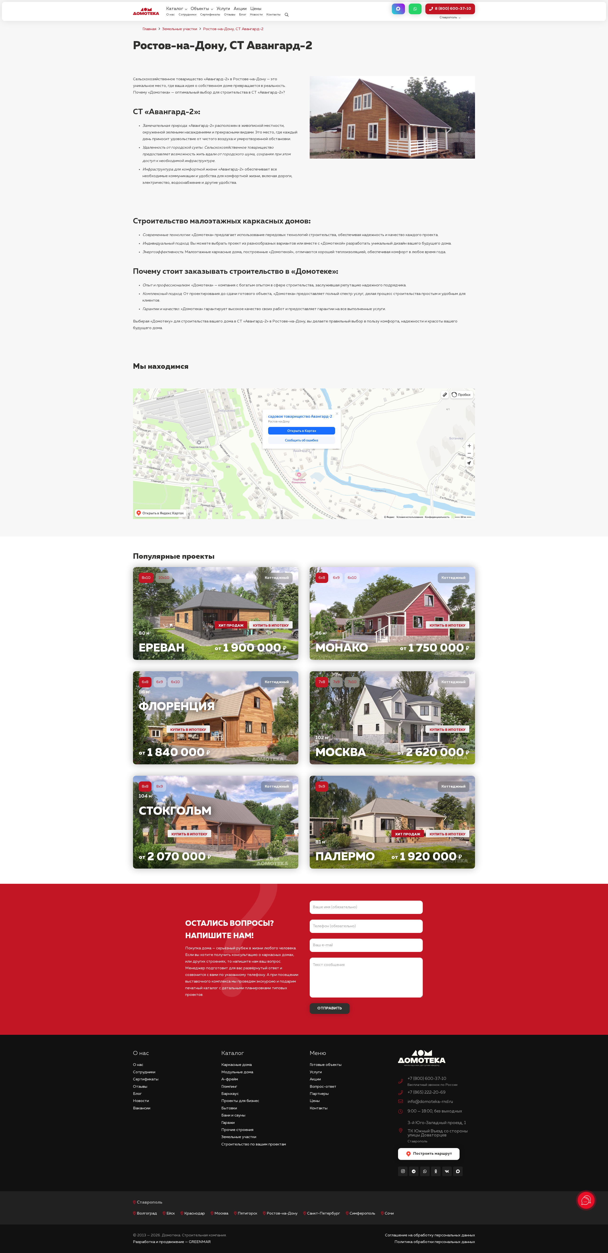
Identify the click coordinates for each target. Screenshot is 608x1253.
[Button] (398, 9)
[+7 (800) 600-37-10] (403, 1082)
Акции (315, 1079)
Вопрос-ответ (323, 1087)
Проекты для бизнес (240, 1101)
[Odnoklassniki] (436, 1171)
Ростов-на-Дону (282, 1213)
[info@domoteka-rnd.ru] (403, 1102)
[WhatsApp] (425, 1171)
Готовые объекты (326, 1065)
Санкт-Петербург (323, 1213)
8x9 (159, 787)
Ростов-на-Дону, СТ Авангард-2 (233, 29)
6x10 (352, 578)
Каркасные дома (236, 1065)
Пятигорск (247, 1213)
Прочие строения (237, 1130)
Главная (149, 29)
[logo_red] (146, 11)
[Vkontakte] (447, 1171)
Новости (141, 1101)
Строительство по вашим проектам (253, 1144)
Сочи (389, 1213)
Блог (137, 1094)
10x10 (163, 578)
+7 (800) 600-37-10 (427, 1079)
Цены (315, 1101)
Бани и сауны (233, 1115)
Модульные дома (237, 1072)
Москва (221, 1213)
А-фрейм (229, 1079)
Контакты (319, 1108)
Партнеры (319, 1094)
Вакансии (141, 1108)
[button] (286, 11)
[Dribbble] (458, 1171)
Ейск (170, 1213)
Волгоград (147, 1213)
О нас (138, 1065)
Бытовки (229, 1108)
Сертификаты (145, 1079)
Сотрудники (144, 1072)
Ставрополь (149, 1202)
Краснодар (194, 1213)
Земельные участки (179, 29)
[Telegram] (413, 1171)
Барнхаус (230, 1094)
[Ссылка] (215, 613)
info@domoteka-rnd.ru (430, 1102)
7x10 (352, 682)
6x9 (336, 578)
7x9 (336, 682)
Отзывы (140, 1087)
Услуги (316, 1072)
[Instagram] (403, 1171)
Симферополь (362, 1213)
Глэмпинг (229, 1087)
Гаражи (228, 1123)
